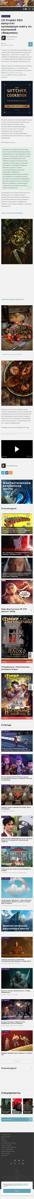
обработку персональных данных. (15, 1186)
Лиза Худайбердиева (11, 36)
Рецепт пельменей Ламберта (12, 213)
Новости (6, 16)
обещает (12, 142)
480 (30, 454)
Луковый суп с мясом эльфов (11, 354)
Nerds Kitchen (11, 72)
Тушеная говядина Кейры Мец (12, 299)
